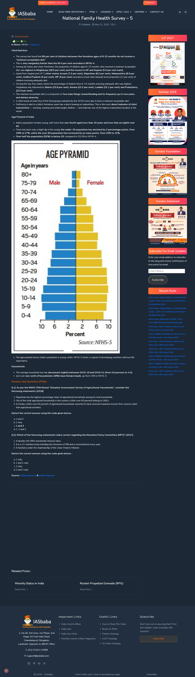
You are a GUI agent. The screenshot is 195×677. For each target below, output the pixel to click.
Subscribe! (152, 674)
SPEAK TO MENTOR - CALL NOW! (53, 3)
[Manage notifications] (6, 670)
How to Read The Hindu (114, 624)
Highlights (35, 44)
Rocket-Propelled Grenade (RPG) (101, 583)
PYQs (92, 12)
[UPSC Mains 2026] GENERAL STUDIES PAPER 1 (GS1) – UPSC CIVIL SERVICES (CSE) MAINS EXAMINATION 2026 (167, 311)
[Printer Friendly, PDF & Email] (19, 41)
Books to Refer (109, 629)
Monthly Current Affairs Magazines (78, 638)
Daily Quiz (66, 629)
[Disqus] (74, 522)
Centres (139, 12)
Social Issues (21, 36)
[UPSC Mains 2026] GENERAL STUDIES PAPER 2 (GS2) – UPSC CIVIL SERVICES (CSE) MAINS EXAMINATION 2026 (167, 300)
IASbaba (48, 674)
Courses (106, 12)
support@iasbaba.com (38, 655)
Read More (20, 589)
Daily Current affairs (71, 624)
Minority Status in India (29, 583)
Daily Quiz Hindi (69, 633)
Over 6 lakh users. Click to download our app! (97, 674)
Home (50, 12)
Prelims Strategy (110, 633)
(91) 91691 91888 (38, 649)
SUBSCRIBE (150, 3)
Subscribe (158, 280)
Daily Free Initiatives (71, 12)
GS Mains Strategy (111, 643)
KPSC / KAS (123, 12)
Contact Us (157, 12)
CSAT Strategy (109, 638)
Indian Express (28, 475)
